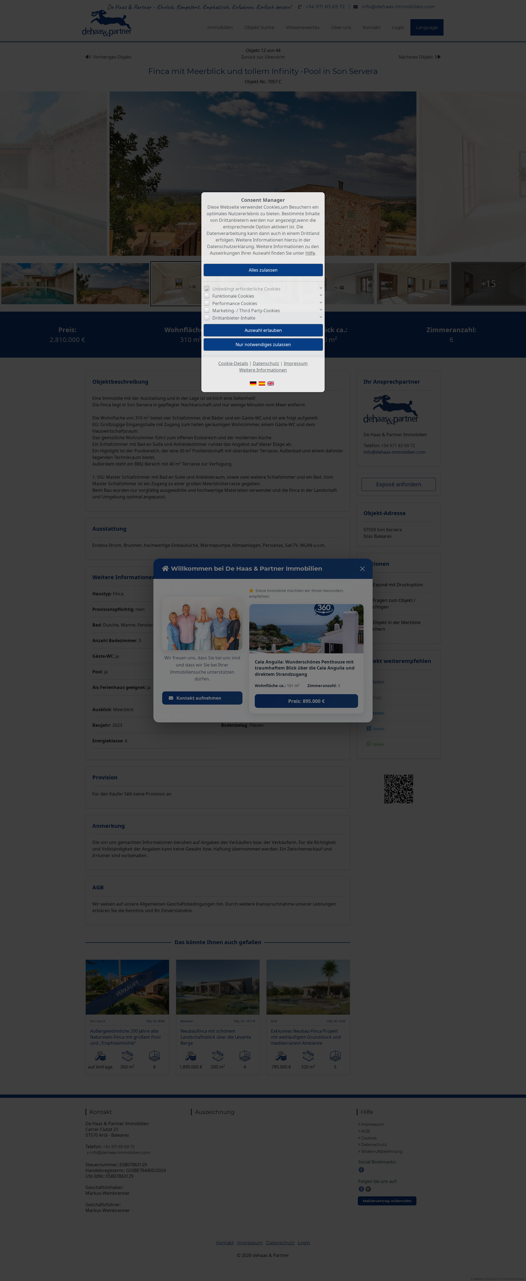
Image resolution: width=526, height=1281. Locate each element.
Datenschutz (266, 363)
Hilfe (310, 253)
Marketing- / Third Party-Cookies (246, 311)
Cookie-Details (233, 363)
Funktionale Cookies (233, 296)
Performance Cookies (234, 303)
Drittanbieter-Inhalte (233, 318)
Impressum (296, 363)
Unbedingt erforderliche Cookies (246, 289)
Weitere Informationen (263, 370)
